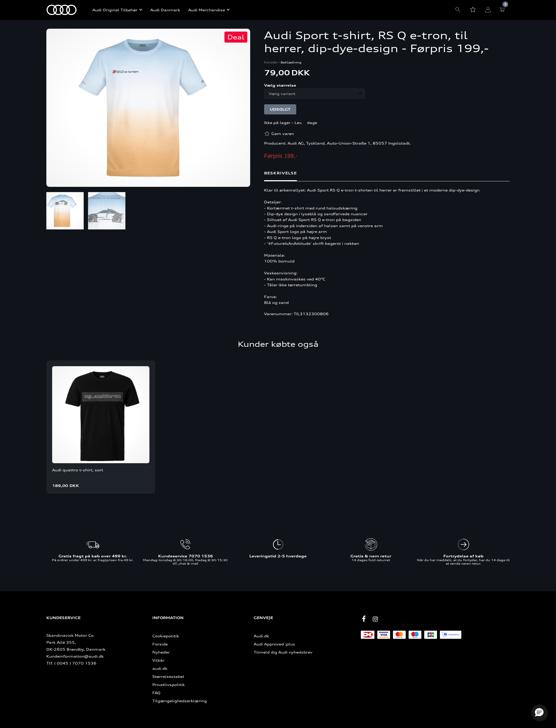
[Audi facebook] (363, 618)
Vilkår (158, 660)
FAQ (156, 692)
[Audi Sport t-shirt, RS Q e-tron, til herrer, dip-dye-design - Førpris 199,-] (148, 108)
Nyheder (161, 652)
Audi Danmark (165, 10)
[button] (539, 713)
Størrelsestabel (168, 676)
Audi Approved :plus (274, 644)
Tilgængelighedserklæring (179, 700)
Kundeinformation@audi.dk (75, 656)
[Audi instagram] (375, 619)
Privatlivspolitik (168, 684)
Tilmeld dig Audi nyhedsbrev (283, 652)
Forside (270, 62)
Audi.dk (261, 636)
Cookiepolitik (165, 636)
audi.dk (159, 668)
